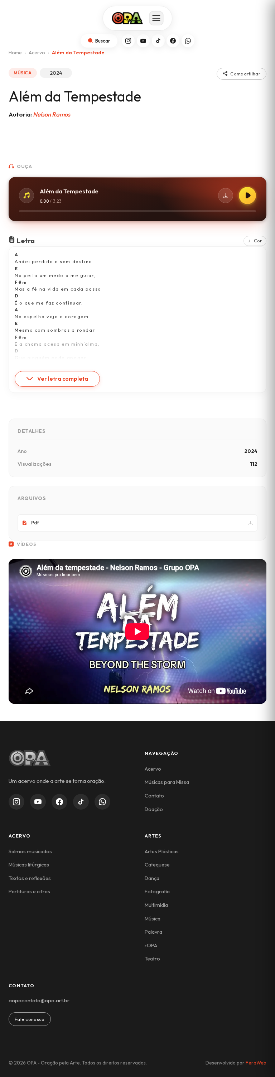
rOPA (151, 945)
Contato (154, 795)
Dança (152, 878)
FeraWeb (256, 1062)
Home (15, 52)
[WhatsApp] (188, 40)
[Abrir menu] (156, 18)
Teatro (152, 958)
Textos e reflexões (30, 878)
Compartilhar (245, 73)
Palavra (153, 932)
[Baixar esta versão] (225, 195)
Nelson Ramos (51, 114)
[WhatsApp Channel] (102, 802)
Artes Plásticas (162, 851)
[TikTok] (158, 40)
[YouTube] (143, 40)
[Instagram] (128, 40)
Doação (154, 809)
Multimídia (156, 905)
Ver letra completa (62, 378)
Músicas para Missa (167, 782)
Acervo (37, 52)
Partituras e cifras (29, 891)
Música (152, 918)
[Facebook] (173, 40)
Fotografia (157, 891)
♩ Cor (255, 240)
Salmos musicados (30, 851)
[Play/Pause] (247, 195)
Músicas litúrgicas (29, 864)
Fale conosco (30, 1019)
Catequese (157, 864)
